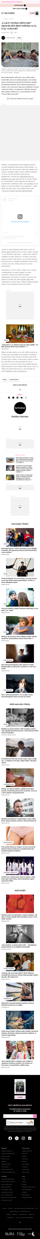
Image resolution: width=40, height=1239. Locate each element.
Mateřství (24, 1156)
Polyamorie (25, 1166)
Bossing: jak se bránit (6, 1200)
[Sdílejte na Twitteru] (13, 397)
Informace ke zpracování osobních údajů (24, 1208)
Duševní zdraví (14, 379)
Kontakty (24, 1184)
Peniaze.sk (31, 1214)
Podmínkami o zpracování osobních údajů (25, 1130)
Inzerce (24, 1179)
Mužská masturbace (6, 1187)
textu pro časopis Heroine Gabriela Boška (17, 191)
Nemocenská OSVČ (6, 1164)
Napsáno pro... (8, 998)
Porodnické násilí (9, 784)
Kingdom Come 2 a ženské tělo (8, 1197)
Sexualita (24, 1161)
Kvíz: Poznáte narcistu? (7, 1195)
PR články (24, 1192)
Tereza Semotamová (6, 949)
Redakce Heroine (20, 416)
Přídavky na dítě (5, 1158)
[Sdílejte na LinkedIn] (17, 397)
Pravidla (10, 1208)
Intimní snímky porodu (6, 1184)
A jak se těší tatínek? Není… (8, 1179)
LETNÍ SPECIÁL (18, 5)
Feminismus (25, 1158)
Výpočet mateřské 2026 (7, 1169)
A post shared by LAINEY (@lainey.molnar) (20, 242)
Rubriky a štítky (26, 1195)
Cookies (5, 1208)
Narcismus (24, 1153)
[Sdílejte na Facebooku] (9, 397)
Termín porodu (4, 1166)
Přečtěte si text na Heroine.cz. (16, 371)
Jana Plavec (4, 734)
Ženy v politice (25, 1172)
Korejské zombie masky (7, 1192)
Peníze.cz (15, 1214)
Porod (5, 724)
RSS (36, 1208)
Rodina (19, 37)
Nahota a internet (9, 968)
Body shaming (25, 1164)
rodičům (26, 165)
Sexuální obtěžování (27, 1151)
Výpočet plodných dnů (6, 1151)
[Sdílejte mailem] (22, 397)
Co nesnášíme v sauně (6, 1189)
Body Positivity (8, 842)
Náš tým (24, 1181)
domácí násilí (25, 279)
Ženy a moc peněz (19, 9)
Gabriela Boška (5, 349)
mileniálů (30, 184)
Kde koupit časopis (26, 1189)
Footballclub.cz (10, 1217)
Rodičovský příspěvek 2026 (8, 1172)
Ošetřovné (3, 1161)
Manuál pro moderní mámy (28, 1187)
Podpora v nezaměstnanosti (8, 1153)
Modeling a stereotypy (10, 872)
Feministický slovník (27, 1197)
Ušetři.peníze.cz (23, 1214)
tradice (6, 340)
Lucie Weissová (5, 1007)
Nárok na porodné (5, 1156)
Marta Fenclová (5, 640)
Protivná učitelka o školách (7, 1181)
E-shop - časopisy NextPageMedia (24, 1217)
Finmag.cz (8, 1214)
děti (8, 252)
